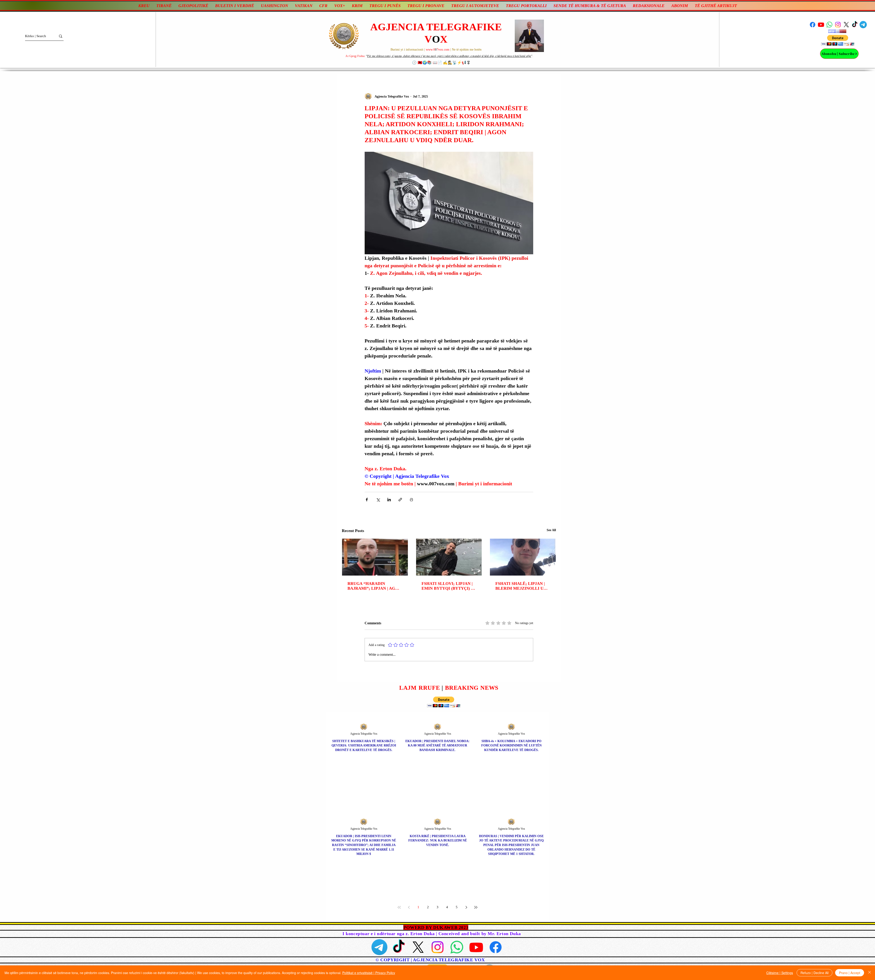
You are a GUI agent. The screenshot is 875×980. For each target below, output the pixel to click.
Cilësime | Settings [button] (779, 972)
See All (551, 530)
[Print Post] (411, 499)
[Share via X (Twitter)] (378, 499)
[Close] (869, 972)
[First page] (399, 907)
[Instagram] (838, 24)
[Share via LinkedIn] (389, 499)
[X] (846, 24)
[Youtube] (821, 24)
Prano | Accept (849, 972)
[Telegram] (863, 24)
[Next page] (466, 907)
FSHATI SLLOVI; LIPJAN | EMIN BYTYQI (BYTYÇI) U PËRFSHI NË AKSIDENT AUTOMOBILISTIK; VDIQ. (448, 586)
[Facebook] (812, 24)
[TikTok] (854, 24)
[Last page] (476, 907)
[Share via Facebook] (367, 499)
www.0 (430, 49)
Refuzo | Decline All (814, 972)
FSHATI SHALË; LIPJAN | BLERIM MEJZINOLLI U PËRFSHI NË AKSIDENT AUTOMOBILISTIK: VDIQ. (521, 586)
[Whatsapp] (829, 24)
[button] (837, 40)
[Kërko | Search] (61, 36)
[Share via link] (400, 499)
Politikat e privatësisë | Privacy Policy (368, 972)
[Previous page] (409, 907)
